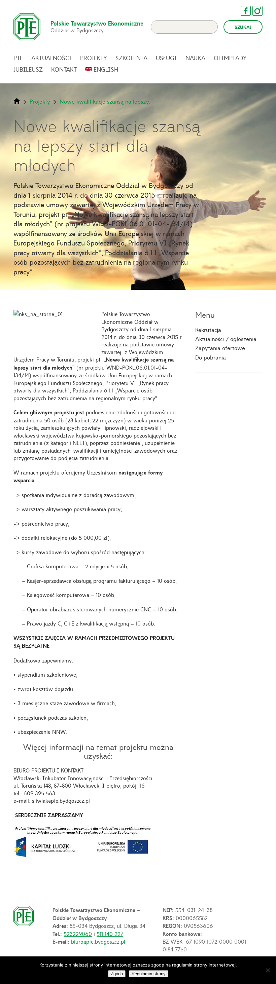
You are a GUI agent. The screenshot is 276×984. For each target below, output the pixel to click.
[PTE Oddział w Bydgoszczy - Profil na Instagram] (254, 11)
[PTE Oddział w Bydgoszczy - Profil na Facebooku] (242, 11)
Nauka (195, 58)
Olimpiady (230, 58)
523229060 (78, 933)
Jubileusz (28, 69)
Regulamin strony (149, 973)
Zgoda (117, 973)
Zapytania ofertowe (220, 347)
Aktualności (51, 58)
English (106, 69)
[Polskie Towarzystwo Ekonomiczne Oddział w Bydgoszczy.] (16, 101)
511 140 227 (110, 933)
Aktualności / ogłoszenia (225, 338)
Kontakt (64, 69)
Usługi (166, 58)
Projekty (93, 58)
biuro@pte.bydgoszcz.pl (98, 941)
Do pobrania (210, 357)
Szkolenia (131, 58)
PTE (18, 58)
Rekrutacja (208, 329)
